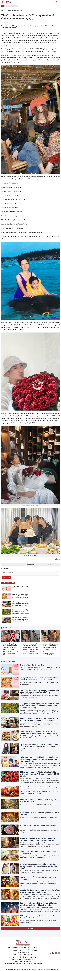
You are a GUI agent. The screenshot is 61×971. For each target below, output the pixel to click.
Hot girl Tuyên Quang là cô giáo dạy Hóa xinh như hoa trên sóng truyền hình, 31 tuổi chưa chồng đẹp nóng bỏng (50, 645)
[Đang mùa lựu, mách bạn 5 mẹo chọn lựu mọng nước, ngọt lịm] (10, 791)
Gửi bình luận (6, 577)
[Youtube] (53, 953)
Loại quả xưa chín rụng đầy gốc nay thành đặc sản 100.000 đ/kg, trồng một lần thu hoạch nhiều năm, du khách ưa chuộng (39, 706)
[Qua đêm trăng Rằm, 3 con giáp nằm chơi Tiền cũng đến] (10, 881)
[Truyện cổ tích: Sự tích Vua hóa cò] (10, 669)
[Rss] (59, 953)
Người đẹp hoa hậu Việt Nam (9, 6)
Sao (3, 640)
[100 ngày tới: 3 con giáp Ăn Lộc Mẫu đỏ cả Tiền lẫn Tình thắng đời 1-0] (10, 920)
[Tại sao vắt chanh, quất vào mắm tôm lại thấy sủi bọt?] (10, 830)
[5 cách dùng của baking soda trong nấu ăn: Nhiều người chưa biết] (10, 855)
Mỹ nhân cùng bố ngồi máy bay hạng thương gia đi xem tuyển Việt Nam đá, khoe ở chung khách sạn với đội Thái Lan (10, 645)
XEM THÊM (30, 928)
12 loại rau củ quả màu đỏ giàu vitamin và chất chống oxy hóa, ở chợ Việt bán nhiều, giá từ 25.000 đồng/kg (39, 774)
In (50, 564)
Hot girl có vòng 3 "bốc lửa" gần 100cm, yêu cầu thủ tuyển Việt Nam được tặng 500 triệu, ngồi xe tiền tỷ (30, 645)
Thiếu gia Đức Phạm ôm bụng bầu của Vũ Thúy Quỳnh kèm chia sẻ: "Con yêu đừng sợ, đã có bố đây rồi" (38, 866)
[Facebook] (50, 953)
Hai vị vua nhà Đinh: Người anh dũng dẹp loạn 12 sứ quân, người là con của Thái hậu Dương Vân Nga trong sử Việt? (39, 759)
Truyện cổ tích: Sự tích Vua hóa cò (33, 665)
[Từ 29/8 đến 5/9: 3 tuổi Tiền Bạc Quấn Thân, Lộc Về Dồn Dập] (10, 817)
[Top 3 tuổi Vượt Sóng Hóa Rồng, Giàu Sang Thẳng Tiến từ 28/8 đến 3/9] (10, 804)
